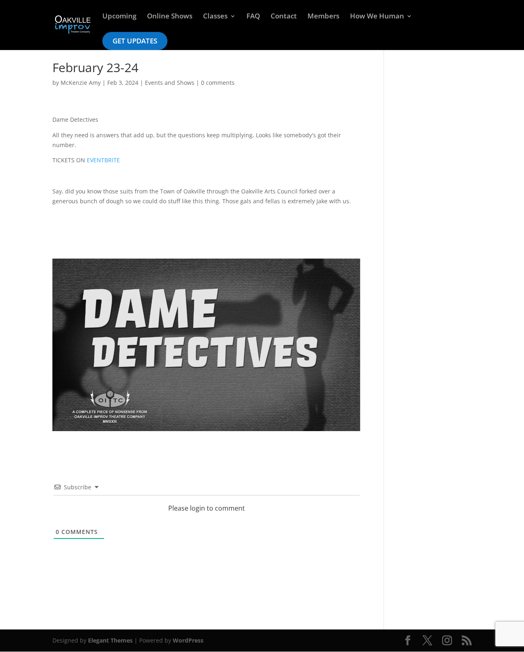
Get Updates (135, 40)
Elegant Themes (110, 640)
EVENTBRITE (103, 160)
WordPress (188, 640)
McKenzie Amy (81, 82)
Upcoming (119, 16)
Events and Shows (169, 82)
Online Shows (169, 16)
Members (323, 16)
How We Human (377, 16)
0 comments (218, 82)
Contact (284, 16)
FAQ (253, 16)
